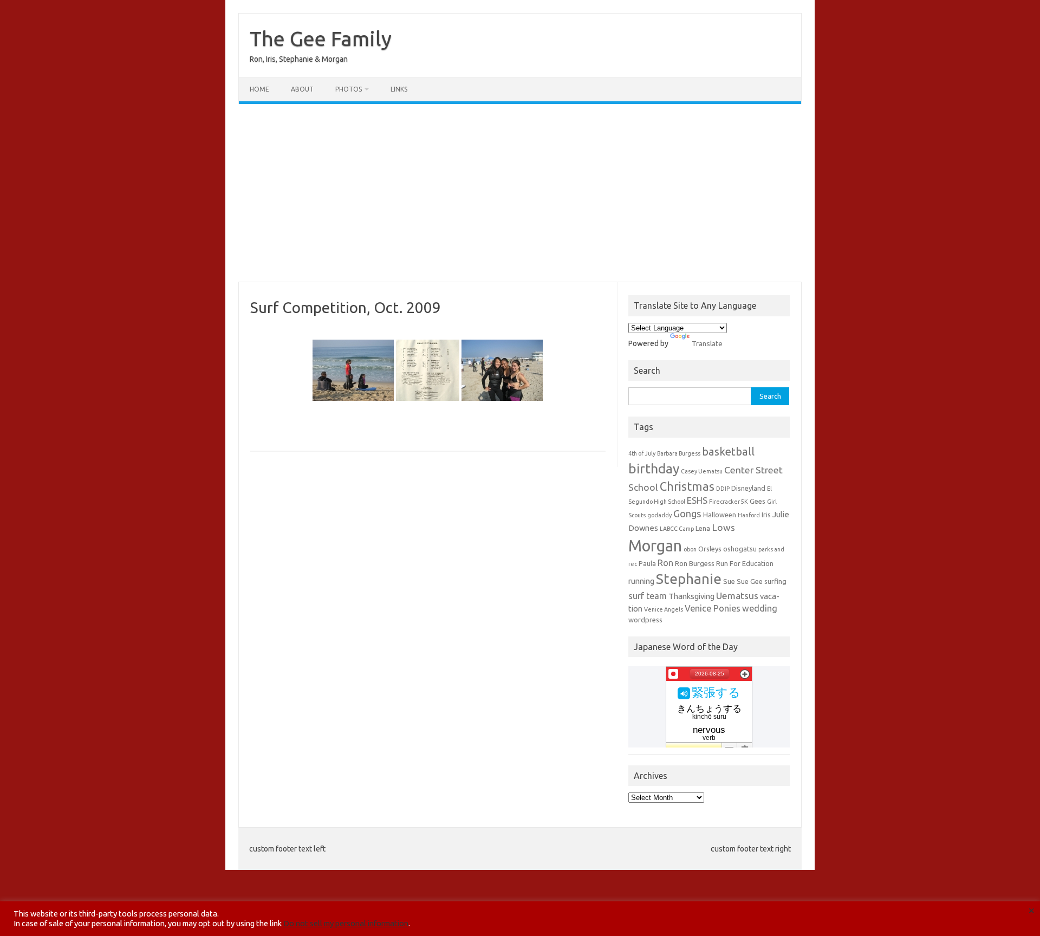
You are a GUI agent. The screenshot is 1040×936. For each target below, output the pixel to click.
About (302, 89)
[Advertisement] (520, 193)
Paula (647, 563)
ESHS (697, 500)
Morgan (655, 546)
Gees (757, 501)
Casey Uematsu (702, 471)
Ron (665, 563)
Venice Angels (663, 609)
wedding (759, 608)
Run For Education (745, 563)
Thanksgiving (691, 596)
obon (690, 549)
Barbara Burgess (678, 453)
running (641, 581)
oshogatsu (740, 548)
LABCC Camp (677, 528)
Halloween (719, 514)
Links (399, 89)
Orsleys (710, 548)
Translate (707, 343)
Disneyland (748, 488)
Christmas (687, 486)
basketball (728, 451)
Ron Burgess (694, 563)
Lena (703, 528)
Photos (348, 89)
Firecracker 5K (728, 501)
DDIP (723, 488)
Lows (723, 527)
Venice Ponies (712, 608)
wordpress (645, 619)
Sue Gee (750, 581)
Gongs (687, 513)
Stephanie (689, 578)
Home (259, 89)
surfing (775, 581)
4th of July (641, 453)
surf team (647, 596)
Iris (766, 514)
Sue (729, 581)
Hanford (749, 515)
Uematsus (737, 595)
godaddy (659, 515)
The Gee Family (321, 38)
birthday (653, 468)
